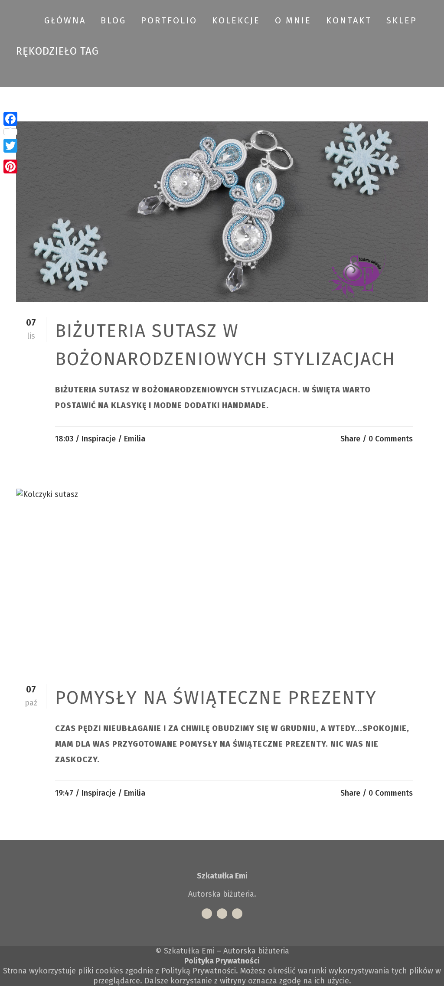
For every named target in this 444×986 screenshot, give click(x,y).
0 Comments (391, 439)
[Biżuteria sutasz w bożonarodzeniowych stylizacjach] (222, 211)
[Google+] (10, 156)
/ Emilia (131, 439)
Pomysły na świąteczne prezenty (216, 697)
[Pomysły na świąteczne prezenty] (222, 579)
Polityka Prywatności (222, 961)
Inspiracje (99, 439)
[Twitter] (10, 145)
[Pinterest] (10, 166)
